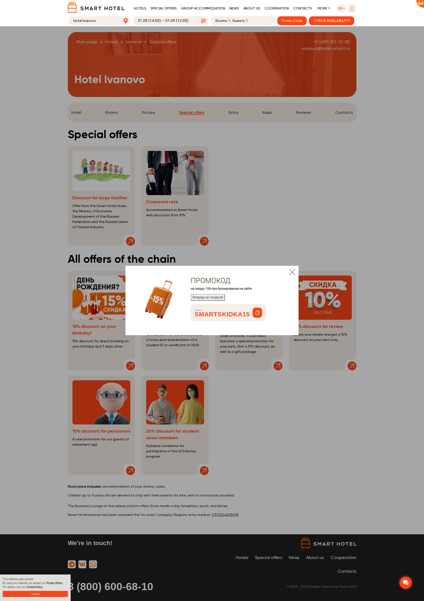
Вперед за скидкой (208, 297)
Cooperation (277, 8)
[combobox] (99, 20)
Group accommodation (203, 8)
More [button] (322, 8)
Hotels (140, 8)
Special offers (164, 8)
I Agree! (35, 593)
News (234, 8)
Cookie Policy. (35, 587)
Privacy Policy (54, 583)
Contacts (302, 8)
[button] (341, 8)
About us (251, 8)
